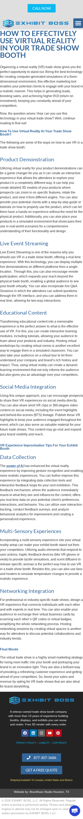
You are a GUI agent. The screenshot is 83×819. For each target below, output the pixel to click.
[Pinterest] (58, 733)
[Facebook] (25, 733)
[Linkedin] (33, 733)
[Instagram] (41, 733)
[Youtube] (49, 733)
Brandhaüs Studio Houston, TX (49, 791)
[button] (78, 23)
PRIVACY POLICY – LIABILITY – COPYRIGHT (41, 742)
